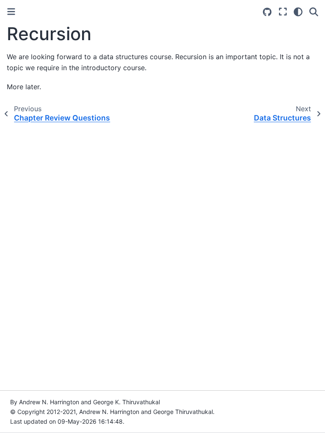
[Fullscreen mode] (283, 12)
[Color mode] (298, 12)
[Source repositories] (267, 12)
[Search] (314, 12)
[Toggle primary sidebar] (11, 11)
